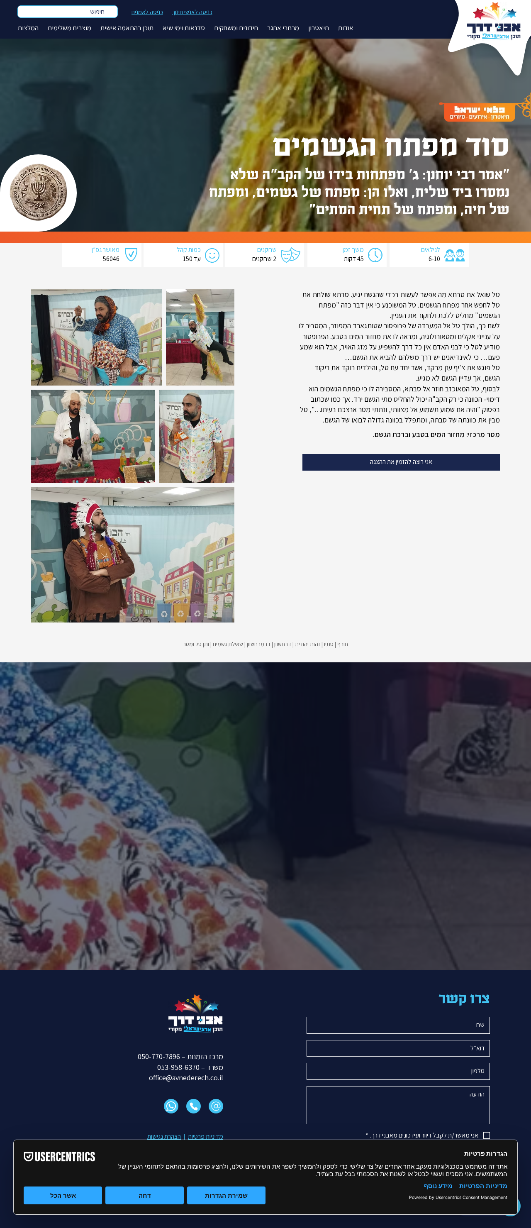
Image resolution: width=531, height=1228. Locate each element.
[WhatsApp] (171, 1106)
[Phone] (193, 1106)
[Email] (216, 1106)
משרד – (211, 1067)
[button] (346, 28)
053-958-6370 (178, 1067)
